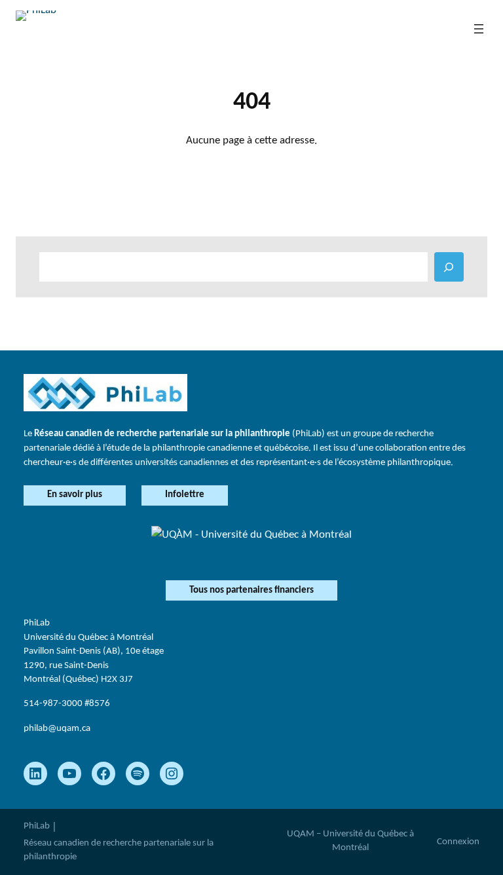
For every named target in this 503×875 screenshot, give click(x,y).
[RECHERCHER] (449, 267)
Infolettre (184, 495)
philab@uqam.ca (57, 728)
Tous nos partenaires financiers (251, 590)
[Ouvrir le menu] (479, 29)
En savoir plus (74, 495)
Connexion (458, 841)
